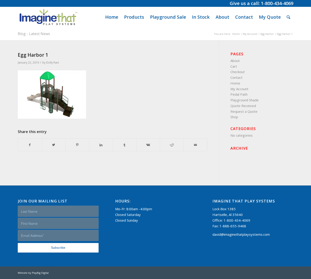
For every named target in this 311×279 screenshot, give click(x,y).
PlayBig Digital (40, 272)
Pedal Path (238, 94)
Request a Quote (243, 111)
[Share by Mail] (195, 145)
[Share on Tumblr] (124, 145)
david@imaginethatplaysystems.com (241, 234)
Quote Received (243, 105)
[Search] (288, 17)
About (235, 60)
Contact (236, 77)
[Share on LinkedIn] (101, 145)
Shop (234, 117)
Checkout (237, 71)
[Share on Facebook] (30, 145)
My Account (239, 89)
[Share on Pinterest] (77, 145)
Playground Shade (244, 100)
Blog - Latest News (34, 33)
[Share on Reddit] (172, 145)
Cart (233, 66)
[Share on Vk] (148, 145)
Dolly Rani (52, 62)
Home (235, 83)
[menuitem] (111, 17)
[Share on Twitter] (53, 145)
